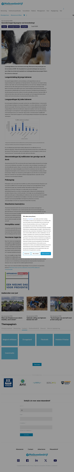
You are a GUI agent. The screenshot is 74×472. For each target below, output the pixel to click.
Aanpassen (26, 253)
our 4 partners (30, 218)
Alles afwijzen (36, 253)
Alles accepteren (46, 253)
